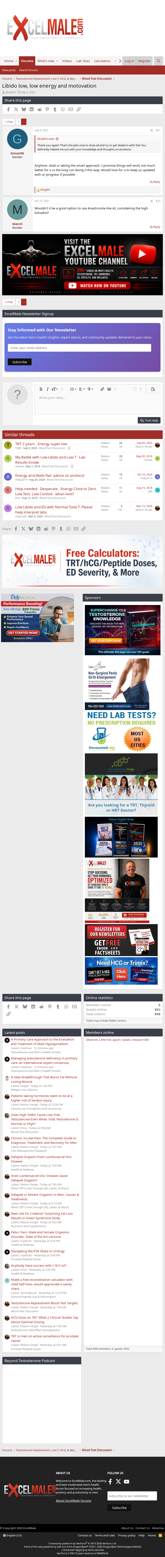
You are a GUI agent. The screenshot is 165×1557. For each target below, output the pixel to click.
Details (137, 1546)
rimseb (19, 466)
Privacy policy (127, 1535)
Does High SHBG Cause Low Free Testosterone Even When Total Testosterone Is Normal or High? (44, 1119)
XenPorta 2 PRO (66, 1553)
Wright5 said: (45, 139)
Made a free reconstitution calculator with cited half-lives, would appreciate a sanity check (42, 1284)
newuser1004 (140, 1040)
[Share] (151, 130)
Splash (126, 1040)
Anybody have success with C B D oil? (39, 1265)
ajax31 (117, 1040)
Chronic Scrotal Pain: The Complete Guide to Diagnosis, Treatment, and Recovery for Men (44, 1140)
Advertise (158, 1528)
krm (17, 498)
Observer (92, 1040)
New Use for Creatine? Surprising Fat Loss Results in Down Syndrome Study (42, 1215)
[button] (16, 61)
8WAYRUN (102, 1553)
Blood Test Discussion (52, 448)
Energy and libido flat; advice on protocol (49, 475)
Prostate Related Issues (26, 1259)
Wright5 (11, 92)
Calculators (102, 61)
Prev (10, 122)
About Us (127, 1528)
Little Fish (105, 1040)
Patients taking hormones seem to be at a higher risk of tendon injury (41, 1098)
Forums (27, 61)
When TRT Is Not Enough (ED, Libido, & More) (40, 1188)
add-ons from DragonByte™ (73, 1546)
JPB (150, 491)
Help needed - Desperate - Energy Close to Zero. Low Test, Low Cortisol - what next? (56, 491)
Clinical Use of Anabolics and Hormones (36, 1109)
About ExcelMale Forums (73, 1501)
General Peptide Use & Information (33, 1297)
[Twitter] (118, 1483)
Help (142, 1535)
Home (8, 61)
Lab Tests (83, 61)
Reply (156, 182)
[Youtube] (126, 1483)
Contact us (85, 1535)
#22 (158, 201)
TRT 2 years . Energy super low (41, 443)
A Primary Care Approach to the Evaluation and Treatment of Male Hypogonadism (42, 1041)
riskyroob (20, 516)
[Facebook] (110, 1483)
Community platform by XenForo (83, 1543)
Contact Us (143, 1528)
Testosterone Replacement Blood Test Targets (44, 1303)
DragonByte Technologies (117, 1546)
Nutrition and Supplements (28, 1226)
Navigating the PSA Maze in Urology (38, 1251)
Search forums (28, 70)
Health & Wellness (22, 1170)
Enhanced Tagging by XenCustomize (83, 1549)
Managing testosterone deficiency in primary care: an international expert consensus (44, 1060)
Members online (100, 1032)
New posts (9, 70)
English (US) (14, 1535)
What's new (45, 61)
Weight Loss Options (24, 1090)
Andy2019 (21, 479)
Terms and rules (105, 1535)
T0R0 (18, 448)
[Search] (158, 61)
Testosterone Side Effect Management (35, 1330)
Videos (67, 61)
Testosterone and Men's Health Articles (36, 1052)
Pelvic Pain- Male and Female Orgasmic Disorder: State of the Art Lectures (40, 1234)
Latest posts (15, 1032)
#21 (158, 130)
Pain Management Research (29, 1151)
